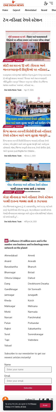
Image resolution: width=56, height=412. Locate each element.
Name (8, 364)
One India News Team (12, 90)
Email (7, 375)
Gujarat (9, 60)
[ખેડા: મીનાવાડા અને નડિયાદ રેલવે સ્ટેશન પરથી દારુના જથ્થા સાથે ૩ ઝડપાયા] (28, 178)
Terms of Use (20, 407)
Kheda (19, 60)
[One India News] (13, 3)
